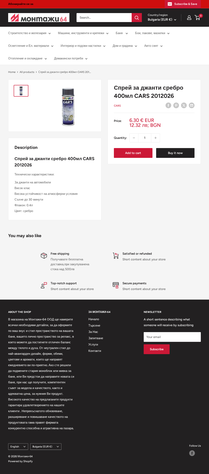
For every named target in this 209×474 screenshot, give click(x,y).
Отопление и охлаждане (25, 58)
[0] (197, 17)
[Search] (137, 17)
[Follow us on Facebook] (192, 453)
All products (27, 72)
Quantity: (120, 138)
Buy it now (175, 153)
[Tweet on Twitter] (184, 105)
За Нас (93, 332)
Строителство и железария (27, 33)
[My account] (189, 17)
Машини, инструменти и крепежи (81, 33)
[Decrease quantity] (134, 138)
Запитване (95, 338)
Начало (93, 319)
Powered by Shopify (20, 461)
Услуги (93, 344)
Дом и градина (123, 46)
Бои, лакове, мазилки (150, 33)
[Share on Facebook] (168, 105)
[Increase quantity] (155, 138)
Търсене (94, 325)
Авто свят (151, 46)
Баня (119, 33)
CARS (117, 105)
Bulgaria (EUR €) (42, 446)
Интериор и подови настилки (81, 46)
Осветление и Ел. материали (28, 46)
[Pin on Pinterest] (176, 105)
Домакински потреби (68, 58)
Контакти (94, 351)
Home (12, 72)
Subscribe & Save (185, 4)
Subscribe (156, 349)
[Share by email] (192, 105)
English (14, 446)
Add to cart (133, 153)
